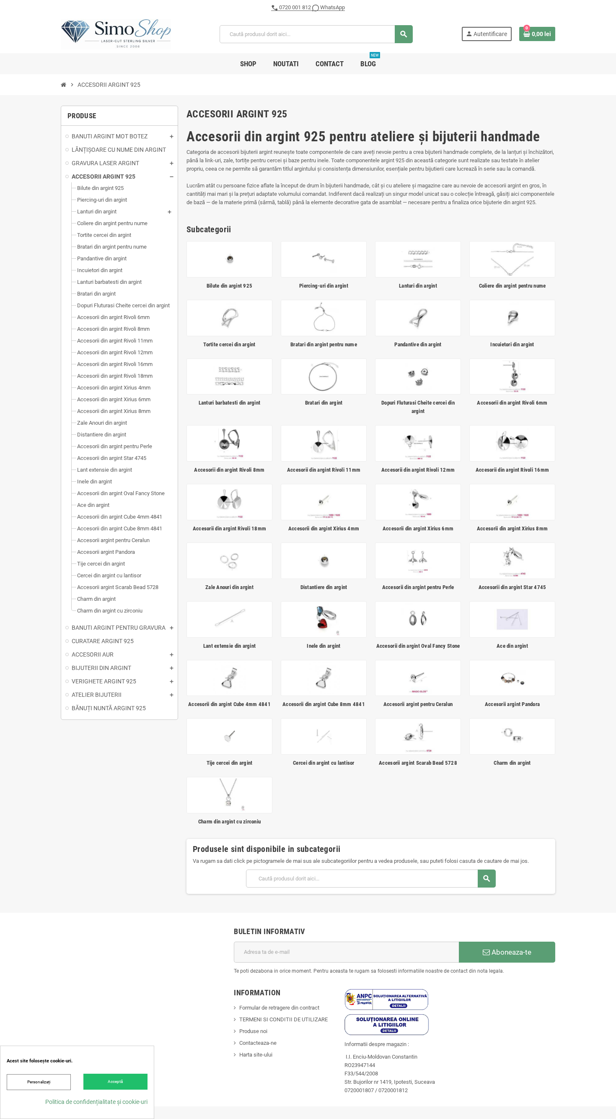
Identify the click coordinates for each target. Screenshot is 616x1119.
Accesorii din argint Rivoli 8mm (229, 470)
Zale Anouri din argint (229, 587)
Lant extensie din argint (229, 646)
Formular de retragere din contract (279, 1008)
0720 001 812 (295, 7)
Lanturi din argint (418, 286)
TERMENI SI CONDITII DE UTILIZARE (283, 1019)
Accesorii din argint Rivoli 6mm (512, 403)
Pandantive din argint (417, 344)
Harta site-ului (255, 1054)
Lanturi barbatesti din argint (230, 403)
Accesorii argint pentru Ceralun (418, 704)
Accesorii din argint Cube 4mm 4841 (229, 704)
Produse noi (253, 1031)
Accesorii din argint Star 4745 (512, 587)
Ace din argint (512, 646)
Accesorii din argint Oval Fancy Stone (418, 646)
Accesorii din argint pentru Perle (418, 587)
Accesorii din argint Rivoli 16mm (512, 470)
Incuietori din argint (512, 344)
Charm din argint (512, 763)
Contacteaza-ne (258, 1043)
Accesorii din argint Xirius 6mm (418, 528)
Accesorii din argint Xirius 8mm (512, 528)
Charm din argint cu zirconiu (229, 821)
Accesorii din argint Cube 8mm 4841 (323, 704)
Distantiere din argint (323, 587)
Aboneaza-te (510, 952)
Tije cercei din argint (230, 763)
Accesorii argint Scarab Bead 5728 (418, 763)
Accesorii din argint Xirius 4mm (323, 528)
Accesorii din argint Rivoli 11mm (323, 470)
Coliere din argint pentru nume (512, 286)
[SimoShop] (116, 34)
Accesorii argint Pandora (512, 704)
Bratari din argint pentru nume (323, 344)
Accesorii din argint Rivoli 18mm (229, 528)
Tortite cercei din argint (229, 344)
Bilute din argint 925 (229, 286)
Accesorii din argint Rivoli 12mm (418, 470)
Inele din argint (323, 646)
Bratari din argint (324, 403)
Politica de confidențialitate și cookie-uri (96, 1101)
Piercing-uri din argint (323, 286)
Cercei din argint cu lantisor (324, 763)
